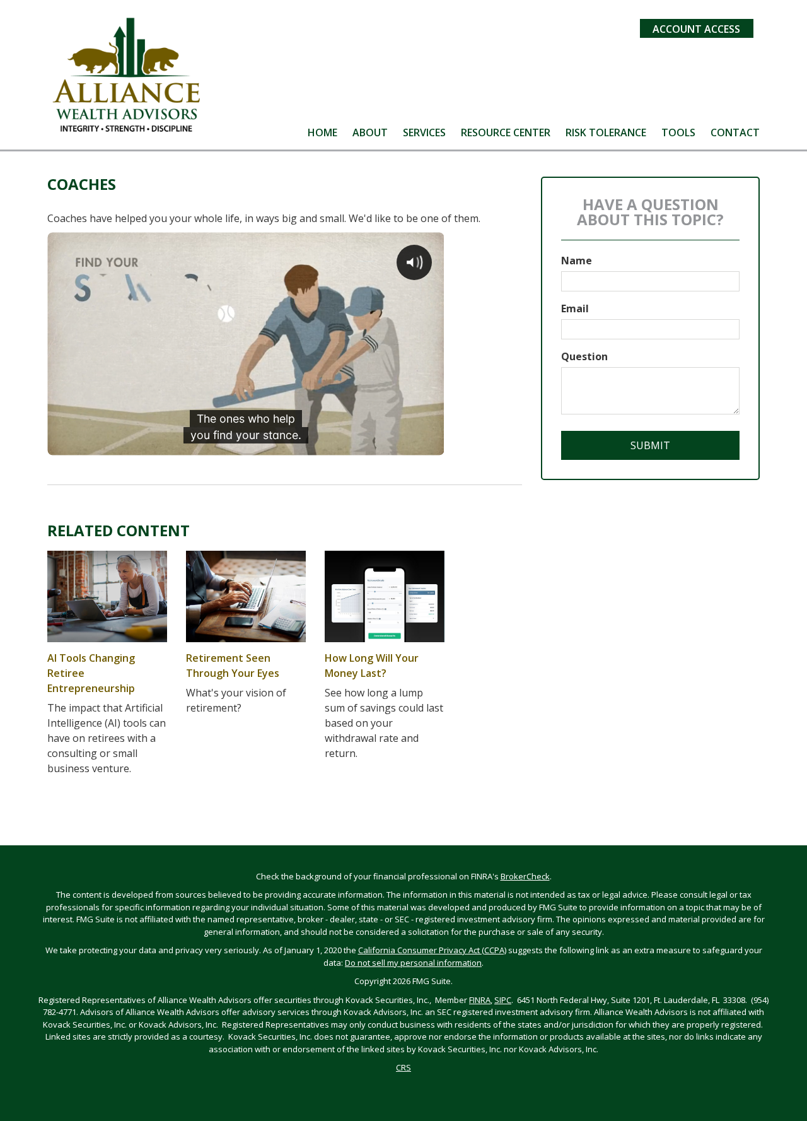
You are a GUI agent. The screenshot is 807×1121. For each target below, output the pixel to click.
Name (576, 260)
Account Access (696, 29)
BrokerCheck (525, 876)
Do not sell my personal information (413, 962)
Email (575, 308)
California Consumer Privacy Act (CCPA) (432, 950)
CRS (403, 1067)
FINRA (480, 1000)
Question (584, 356)
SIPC (502, 1000)
